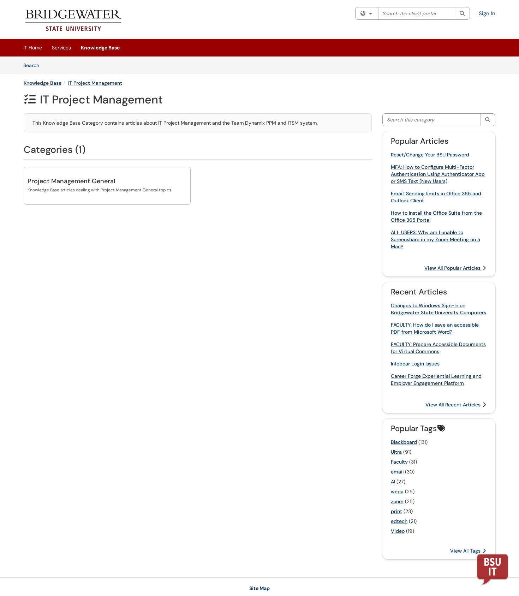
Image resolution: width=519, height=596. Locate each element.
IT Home (32, 47)
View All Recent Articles (453, 404)
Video (398, 531)
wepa (397, 491)
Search (33, 65)
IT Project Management (95, 83)
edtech (399, 521)
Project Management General (71, 181)
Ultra (396, 452)
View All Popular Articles (453, 268)
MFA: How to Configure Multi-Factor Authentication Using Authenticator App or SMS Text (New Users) (438, 174)
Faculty (399, 462)
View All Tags (466, 551)
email (397, 472)
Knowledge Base (100, 47)
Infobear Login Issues (415, 363)
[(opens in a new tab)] (74, 21)
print (396, 511)
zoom (397, 501)
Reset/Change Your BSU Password (430, 154)
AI (393, 481)
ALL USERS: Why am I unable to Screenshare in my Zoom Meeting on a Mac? (435, 239)
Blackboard (404, 442)
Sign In (487, 13)
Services (61, 47)
